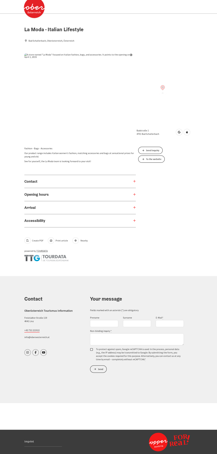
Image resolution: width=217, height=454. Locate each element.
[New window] (46, 256)
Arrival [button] (30, 207)
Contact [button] (30, 181)
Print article (61, 240)
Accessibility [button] (34, 220)
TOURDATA (42, 250)
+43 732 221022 (32, 330)
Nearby (84, 240)
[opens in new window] (169, 442)
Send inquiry (152, 150)
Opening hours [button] (36, 194)
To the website (153, 159)
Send (100, 369)
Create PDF (37, 240)
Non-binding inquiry (101, 330)
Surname (127, 317)
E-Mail (159, 317)
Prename (94, 317)
